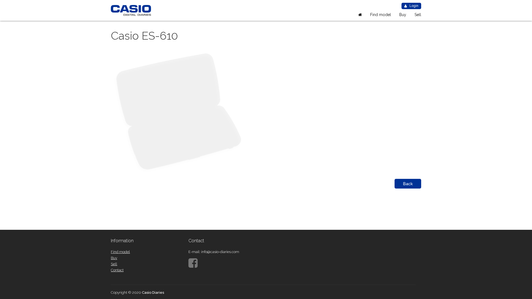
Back (408, 183)
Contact (117, 270)
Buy (402, 14)
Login (414, 6)
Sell (418, 14)
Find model (380, 14)
